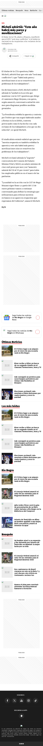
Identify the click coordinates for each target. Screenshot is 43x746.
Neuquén (19, 10)
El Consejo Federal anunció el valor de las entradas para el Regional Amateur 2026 (26, 494)
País (3, 23)
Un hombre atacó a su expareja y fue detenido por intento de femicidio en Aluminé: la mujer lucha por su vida (27, 543)
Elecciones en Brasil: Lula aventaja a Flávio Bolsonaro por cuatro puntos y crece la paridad (27, 394)
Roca (26, 10)
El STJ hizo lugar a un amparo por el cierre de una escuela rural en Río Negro (26, 351)
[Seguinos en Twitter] (14, 700)
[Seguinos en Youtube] (21, 700)
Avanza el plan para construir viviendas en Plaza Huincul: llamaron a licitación (26, 587)
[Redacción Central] (4, 50)
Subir (21, 744)
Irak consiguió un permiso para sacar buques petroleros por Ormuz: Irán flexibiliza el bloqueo (27, 380)
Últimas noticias (8, 10)
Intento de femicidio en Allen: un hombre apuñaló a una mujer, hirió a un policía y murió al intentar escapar (27, 523)
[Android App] (21, 716)
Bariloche (33, 10)
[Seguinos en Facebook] (7, 700)
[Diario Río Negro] (5, 16)
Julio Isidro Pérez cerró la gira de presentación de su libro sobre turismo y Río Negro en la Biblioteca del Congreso (27, 508)
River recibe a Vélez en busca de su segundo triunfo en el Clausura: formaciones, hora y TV (27, 365)
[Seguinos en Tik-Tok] (35, 700)
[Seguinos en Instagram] (28, 700)
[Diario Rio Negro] (21, 726)
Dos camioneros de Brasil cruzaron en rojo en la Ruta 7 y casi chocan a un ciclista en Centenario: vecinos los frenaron (26, 573)
